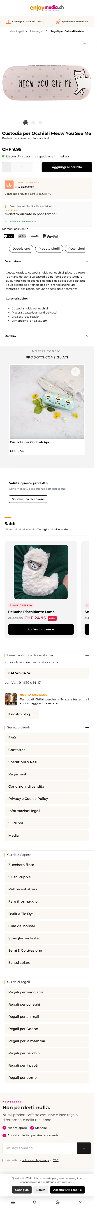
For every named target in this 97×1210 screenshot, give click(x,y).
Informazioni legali (24, 811)
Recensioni (76, 248)
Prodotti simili (49, 248)
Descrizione (21, 248)
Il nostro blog (19, 714)
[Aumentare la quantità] (37, 167)
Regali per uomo (22, 1078)
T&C (56, 1160)
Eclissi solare (19, 963)
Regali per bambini (24, 1053)
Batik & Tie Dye (21, 914)
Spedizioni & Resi (22, 762)
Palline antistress (22, 889)
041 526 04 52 (19, 673)
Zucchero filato (21, 865)
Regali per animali (23, 1017)
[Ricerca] (34, 1202)
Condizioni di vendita (26, 786)
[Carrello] (57, 1202)
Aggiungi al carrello (67, 167)
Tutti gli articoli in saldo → (54, 529)
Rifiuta (40, 1189)
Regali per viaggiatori (26, 992)
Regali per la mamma (26, 1041)
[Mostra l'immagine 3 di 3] (40, 122)
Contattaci (17, 750)
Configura (22, 1189)
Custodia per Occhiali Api (29, 442)
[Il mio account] (80, 1202)
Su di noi (15, 823)
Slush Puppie (19, 877)
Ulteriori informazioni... (60, 1182)
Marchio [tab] (10, 336)
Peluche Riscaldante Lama (31, 612)
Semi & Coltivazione (25, 950)
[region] (47, 83)
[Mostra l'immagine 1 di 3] (26, 122)
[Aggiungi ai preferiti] (84, 43)
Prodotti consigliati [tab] (47, 357)
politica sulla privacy (35, 1160)
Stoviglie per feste (23, 938)
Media (13, 835)
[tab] (47, 261)
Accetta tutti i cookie (67, 1189)
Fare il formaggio (23, 901)
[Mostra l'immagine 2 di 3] (33, 122)
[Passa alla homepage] (47, 8)
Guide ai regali (18, 982)
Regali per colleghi (24, 1004)
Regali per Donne (23, 1029)
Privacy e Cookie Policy (28, 799)
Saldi (10, 523)
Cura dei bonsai (21, 926)
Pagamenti (17, 774)
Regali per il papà (23, 1065)
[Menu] (13, 1202)
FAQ (12, 738)
